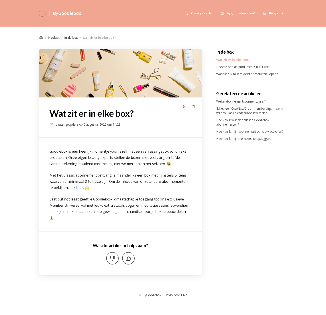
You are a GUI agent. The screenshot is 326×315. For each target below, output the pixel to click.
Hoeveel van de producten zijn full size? (243, 67)
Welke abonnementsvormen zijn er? (241, 101)
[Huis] (42, 13)
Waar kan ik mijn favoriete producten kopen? (247, 74)
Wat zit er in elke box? (99, 37)
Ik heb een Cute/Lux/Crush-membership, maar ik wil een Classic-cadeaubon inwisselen (249, 110)
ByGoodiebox (67, 13)
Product (54, 37)
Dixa (184, 295)
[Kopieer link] (193, 106)
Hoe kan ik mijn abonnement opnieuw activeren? (249, 131)
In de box (71, 37)
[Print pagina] (184, 106)
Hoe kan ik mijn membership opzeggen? (243, 138)
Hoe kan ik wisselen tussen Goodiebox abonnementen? (242, 122)
